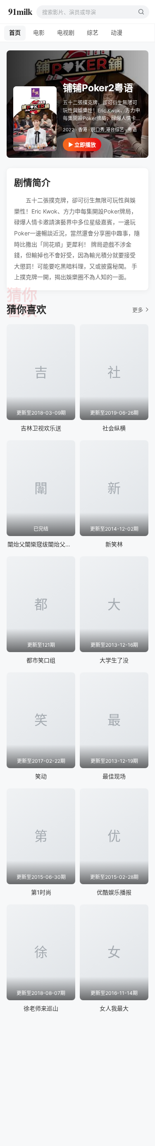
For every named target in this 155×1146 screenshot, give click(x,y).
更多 (137, 309)
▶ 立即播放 (82, 144)
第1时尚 (41, 892)
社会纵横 (114, 428)
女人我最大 (114, 1008)
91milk (20, 11)
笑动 (41, 776)
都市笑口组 (40, 660)
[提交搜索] (141, 12)
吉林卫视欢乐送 (41, 428)
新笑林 (114, 544)
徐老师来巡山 (41, 1008)
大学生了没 (114, 660)
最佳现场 (114, 776)
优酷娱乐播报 (114, 892)
